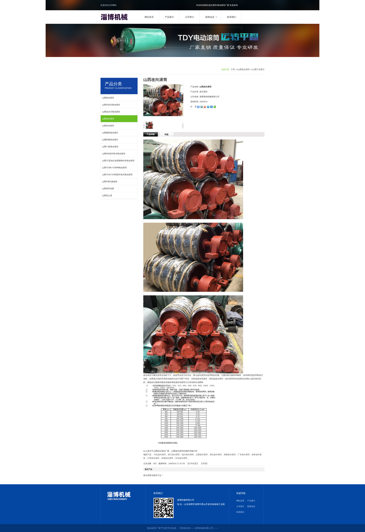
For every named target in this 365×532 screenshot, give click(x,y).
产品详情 (151, 134)
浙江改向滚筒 (174, 454)
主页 (233, 69)
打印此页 (193, 463)
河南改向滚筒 (167, 458)
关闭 (204, 463)
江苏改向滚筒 (153, 458)
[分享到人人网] (211, 107)
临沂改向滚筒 (188, 454)
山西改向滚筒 (244, 69)
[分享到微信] (215, 107)
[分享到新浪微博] (205, 107)
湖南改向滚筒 (230, 454)
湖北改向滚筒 (216, 454)
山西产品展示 (258, 69)
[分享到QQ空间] (201, 107)
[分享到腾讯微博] (208, 107)
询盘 (167, 134)
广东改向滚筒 (244, 454)
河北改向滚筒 (160, 454)
